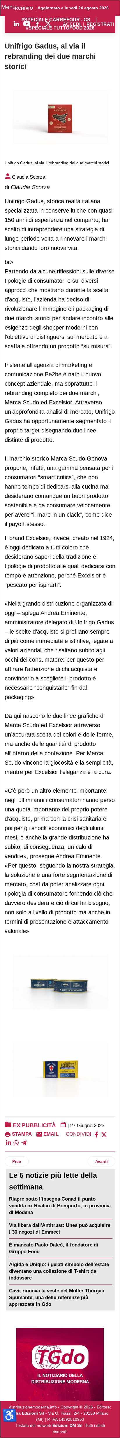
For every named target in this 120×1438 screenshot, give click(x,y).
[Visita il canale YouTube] (26, 23)
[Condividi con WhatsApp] (16, 1142)
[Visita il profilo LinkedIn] (16, 23)
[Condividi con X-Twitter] (104, 1134)
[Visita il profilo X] (47, 23)
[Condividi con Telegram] (24, 1142)
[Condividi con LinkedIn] (8, 1142)
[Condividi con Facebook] (96, 1134)
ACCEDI (72, 24)
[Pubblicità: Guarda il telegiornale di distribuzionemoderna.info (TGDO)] (60, 1364)
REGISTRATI (100, 24)
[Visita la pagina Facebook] (37, 23)
